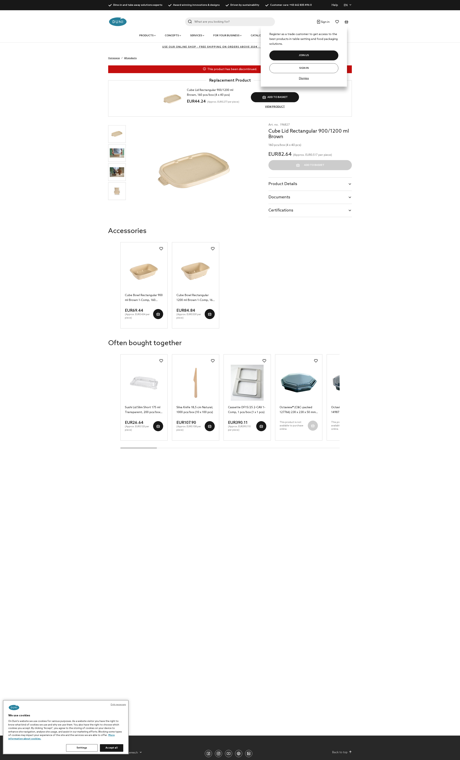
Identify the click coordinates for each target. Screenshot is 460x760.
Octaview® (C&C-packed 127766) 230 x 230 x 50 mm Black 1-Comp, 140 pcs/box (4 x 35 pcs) (298, 410)
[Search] (190, 22)
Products (146, 35)
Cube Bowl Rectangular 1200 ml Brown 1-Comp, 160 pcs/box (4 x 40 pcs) (195, 298)
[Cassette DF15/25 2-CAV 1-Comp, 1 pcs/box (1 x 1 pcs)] (247, 383)
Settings (82, 748)
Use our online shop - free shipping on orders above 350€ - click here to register (230, 47)
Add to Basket (277, 97)
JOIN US (304, 55)
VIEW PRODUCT (275, 106)
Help (335, 5)
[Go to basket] (346, 22)
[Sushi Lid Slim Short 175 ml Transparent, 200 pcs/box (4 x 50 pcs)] (144, 383)
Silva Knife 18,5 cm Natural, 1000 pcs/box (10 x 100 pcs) (194, 410)
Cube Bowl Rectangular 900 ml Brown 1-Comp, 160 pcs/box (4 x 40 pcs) (144, 298)
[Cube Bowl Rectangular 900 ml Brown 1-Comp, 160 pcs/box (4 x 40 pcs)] (144, 271)
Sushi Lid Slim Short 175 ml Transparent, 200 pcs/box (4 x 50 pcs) (142, 410)
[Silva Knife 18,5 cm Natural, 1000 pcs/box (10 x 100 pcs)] (195, 383)
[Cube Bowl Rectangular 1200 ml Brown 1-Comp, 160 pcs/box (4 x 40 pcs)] (195, 271)
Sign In (304, 68)
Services (196, 35)
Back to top (340, 752)
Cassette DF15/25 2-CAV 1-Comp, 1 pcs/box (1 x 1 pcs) (246, 410)
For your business (226, 35)
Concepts (172, 35)
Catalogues (259, 35)
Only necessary (118, 704)
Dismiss (304, 78)
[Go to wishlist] (337, 22)
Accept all (111, 748)
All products (130, 58)
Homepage (114, 58)
